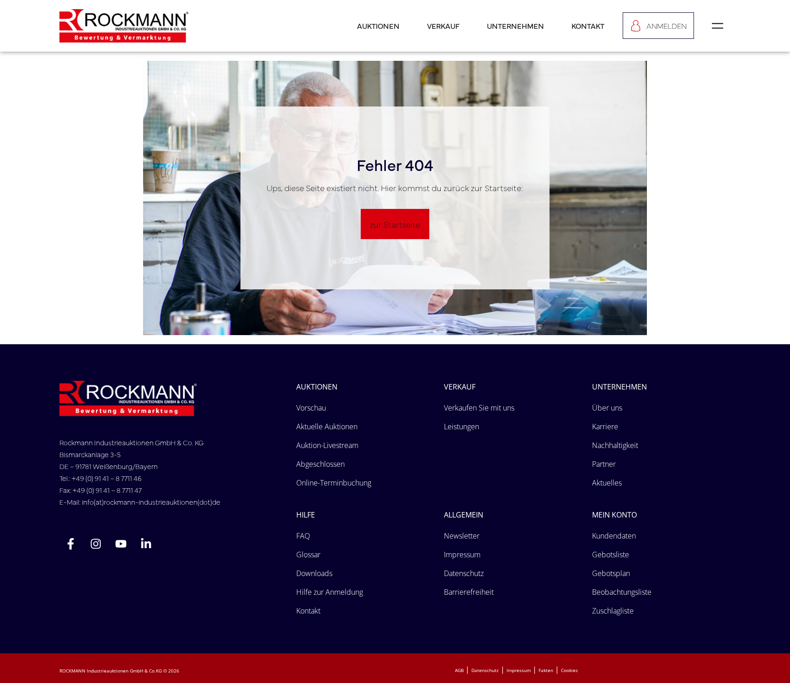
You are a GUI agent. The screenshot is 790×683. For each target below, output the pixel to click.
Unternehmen (515, 26)
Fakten (546, 670)
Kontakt (587, 26)
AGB (459, 670)
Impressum (519, 670)
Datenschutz (485, 670)
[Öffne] (717, 25)
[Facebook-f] (70, 544)
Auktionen (378, 26)
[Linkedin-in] (146, 544)
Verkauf (443, 26)
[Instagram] (96, 544)
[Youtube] (121, 544)
